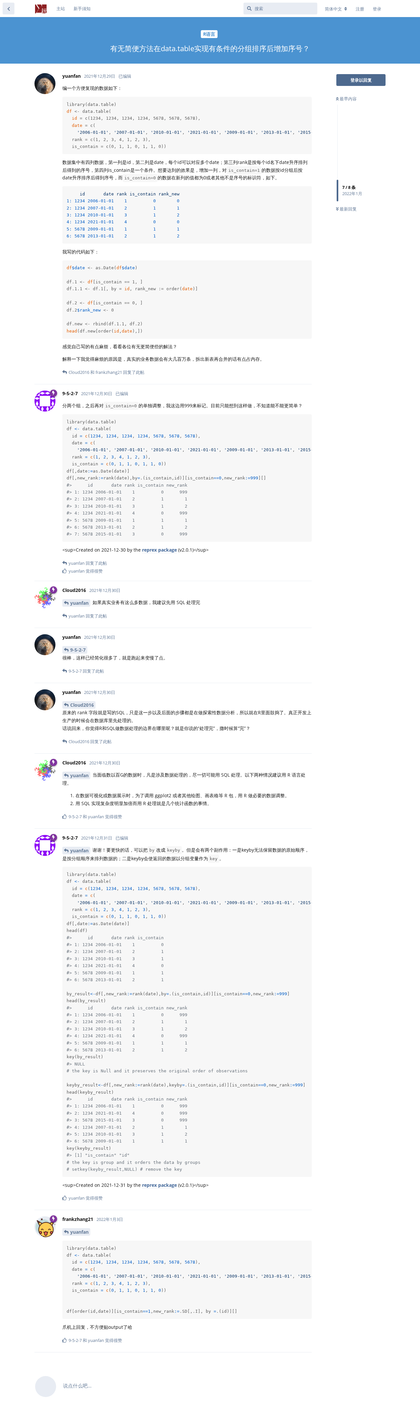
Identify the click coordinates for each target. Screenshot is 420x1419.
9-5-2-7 (78, 650)
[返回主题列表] (8, 8)
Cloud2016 (82, 705)
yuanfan (79, 603)
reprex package (159, 550)
